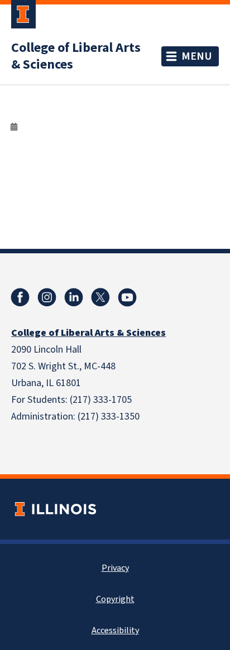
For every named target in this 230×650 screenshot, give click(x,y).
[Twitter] (100, 297)
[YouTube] (127, 297)
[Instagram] (47, 297)
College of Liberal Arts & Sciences (76, 56)
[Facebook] (20, 297)
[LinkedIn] (73, 297)
